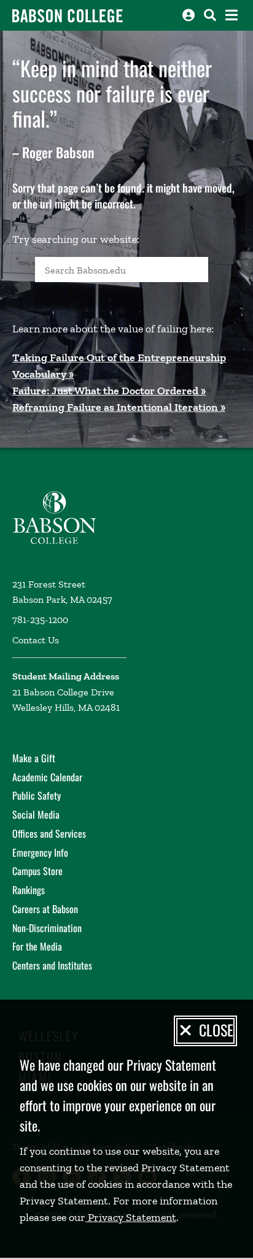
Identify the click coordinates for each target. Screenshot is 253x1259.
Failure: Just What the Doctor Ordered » (109, 390)
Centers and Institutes (52, 965)
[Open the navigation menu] (231, 15)
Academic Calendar (47, 777)
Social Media (36, 814)
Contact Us (35, 640)
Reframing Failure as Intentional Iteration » (118, 407)
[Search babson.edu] (210, 15)
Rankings (28, 889)
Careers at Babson (45, 908)
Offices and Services (49, 833)
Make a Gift (33, 758)
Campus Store (37, 870)
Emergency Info (40, 852)
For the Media (37, 946)
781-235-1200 (40, 620)
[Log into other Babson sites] (188, 15)
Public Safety (36, 795)
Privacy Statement (130, 1217)
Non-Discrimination (47, 927)
